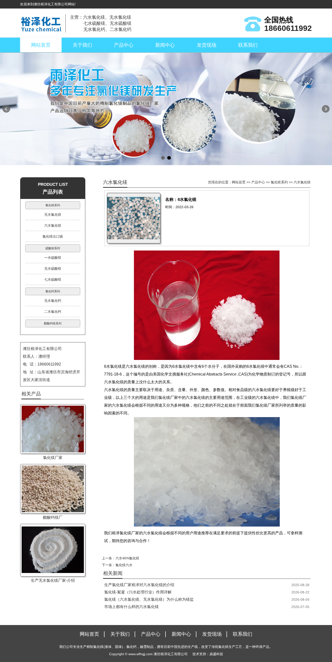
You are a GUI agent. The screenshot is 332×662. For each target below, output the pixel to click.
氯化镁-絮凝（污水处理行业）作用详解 (138, 592)
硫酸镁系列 (52, 248)
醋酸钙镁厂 (52, 517)
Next (326, 109)
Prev (6, 109)
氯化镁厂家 (52, 458)
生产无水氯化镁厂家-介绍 (53, 580)
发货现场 (206, 45)
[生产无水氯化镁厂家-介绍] (52, 550)
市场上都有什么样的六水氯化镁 (131, 607)
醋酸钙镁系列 (52, 323)
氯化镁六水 (123, 565)
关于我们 (82, 45)
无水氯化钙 (52, 301)
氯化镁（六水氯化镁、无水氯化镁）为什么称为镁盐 (149, 599)
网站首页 (41, 45)
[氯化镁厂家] (52, 429)
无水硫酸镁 (52, 268)
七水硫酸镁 (52, 279)
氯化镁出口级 (53, 236)
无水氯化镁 (52, 214)
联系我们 (248, 45)
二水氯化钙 (52, 311)
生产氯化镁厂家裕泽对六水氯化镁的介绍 (139, 585)
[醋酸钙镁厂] (52, 489)
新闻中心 (165, 45)
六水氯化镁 (302, 182)
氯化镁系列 (279, 182)
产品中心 (123, 45)
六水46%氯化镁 (127, 558)
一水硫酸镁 (52, 257)
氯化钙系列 (52, 291)
